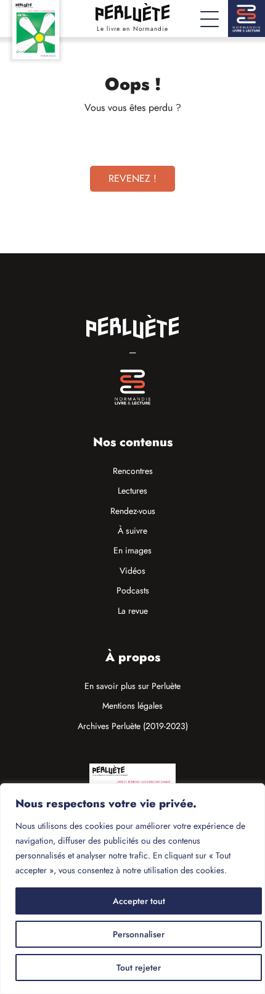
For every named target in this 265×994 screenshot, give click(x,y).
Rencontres (133, 471)
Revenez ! (132, 178)
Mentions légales (132, 705)
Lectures (132, 490)
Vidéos (132, 570)
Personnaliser (139, 934)
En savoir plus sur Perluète (132, 686)
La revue (133, 611)
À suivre (132, 530)
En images (132, 550)
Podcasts (132, 590)
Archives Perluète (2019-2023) (133, 726)
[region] (132, 888)
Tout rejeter (138, 967)
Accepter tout (139, 901)
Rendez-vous (132, 511)
